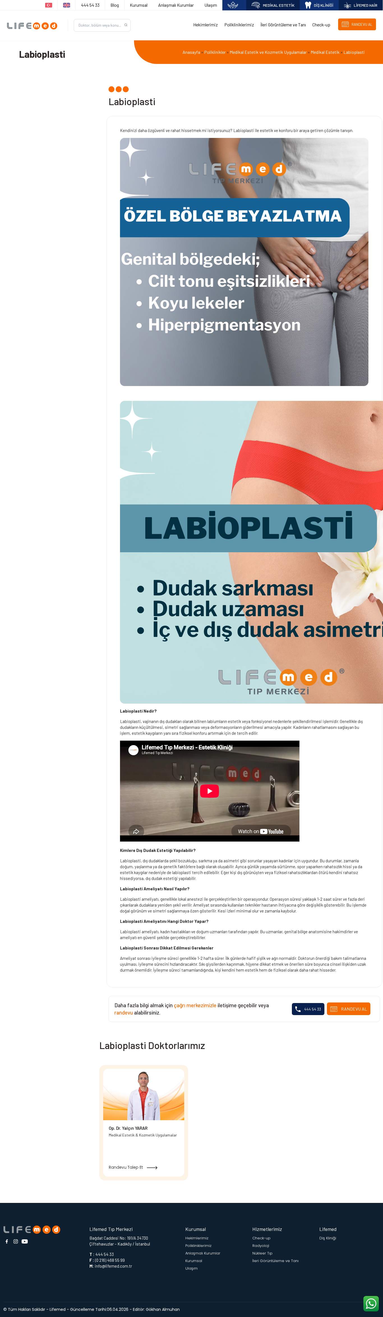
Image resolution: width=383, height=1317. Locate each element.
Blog (114, 5)
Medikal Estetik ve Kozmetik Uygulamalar (268, 52)
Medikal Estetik (325, 52)
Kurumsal (138, 5)
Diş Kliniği (327, 1238)
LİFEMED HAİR (365, 5)
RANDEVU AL (353, 1008)
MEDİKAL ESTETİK (278, 5)
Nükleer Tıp (262, 1253)
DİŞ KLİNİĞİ (323, 5)
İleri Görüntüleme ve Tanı (283, 24)
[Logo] (33, 25)
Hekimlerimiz (205, 24)
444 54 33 (90, 5)
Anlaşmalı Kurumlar (176, 5)
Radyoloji (260, 1245)
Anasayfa (191, 52)
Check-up (321, 24)
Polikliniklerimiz (239, 24)
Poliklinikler (215, 52)
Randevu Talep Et (126, 1167)
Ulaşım (210, 5)
